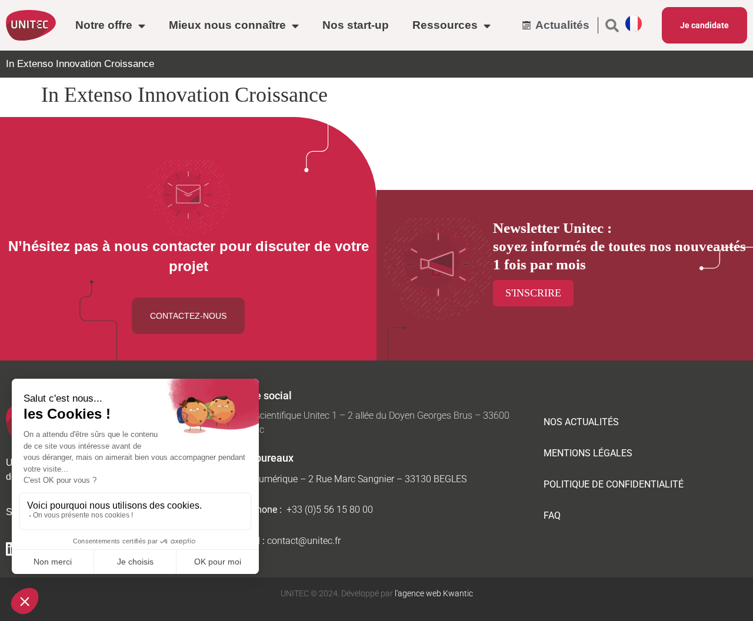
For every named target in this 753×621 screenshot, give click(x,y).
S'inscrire (533, 293)
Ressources (445, 25)
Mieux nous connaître (227, 25)
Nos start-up (355, 25)
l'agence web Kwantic (433, 593)
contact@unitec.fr (304, 540)
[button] (611, 25)
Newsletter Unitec (548, 228)
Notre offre (103, 25)
